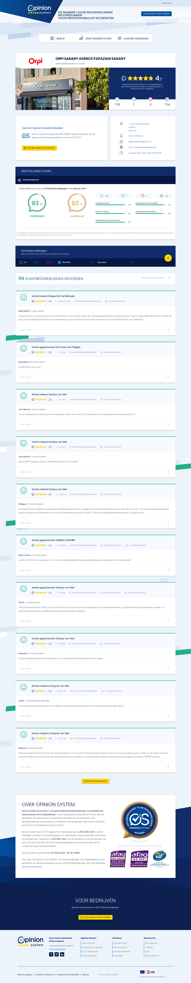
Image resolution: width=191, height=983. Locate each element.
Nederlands (167, 3)
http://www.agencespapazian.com (142, 147)
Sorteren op (153, 278)
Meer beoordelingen (95, 781)
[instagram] (57, 954)
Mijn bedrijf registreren (156, 13)
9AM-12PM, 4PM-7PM (151, 153)
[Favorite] (168, 258)
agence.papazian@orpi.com (140, 142)
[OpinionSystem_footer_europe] (147, 970)
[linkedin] (62, 954)
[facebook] (51, 954)
